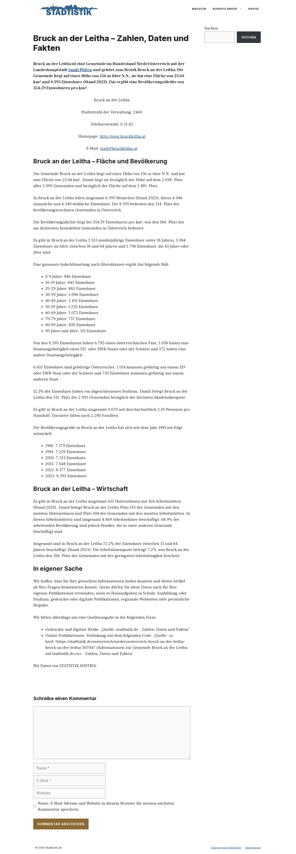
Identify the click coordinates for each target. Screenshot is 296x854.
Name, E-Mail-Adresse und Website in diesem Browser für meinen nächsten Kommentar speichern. (106, 806)
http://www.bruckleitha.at (123, 136)
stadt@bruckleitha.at (118, 148)
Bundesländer (225, 8)
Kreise (253, 8)
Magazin (199, 8)
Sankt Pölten (80, 70)
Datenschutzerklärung (226, 848)
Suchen (211, 28)
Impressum (253, 848)
